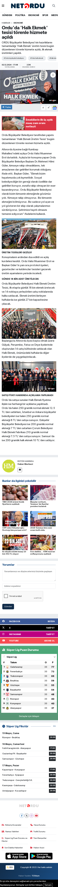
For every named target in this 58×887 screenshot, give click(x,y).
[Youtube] (36, 815)
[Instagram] (31, 815)
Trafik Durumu (39, 832)
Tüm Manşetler (40, 838)
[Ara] (53, 6)
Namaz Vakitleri (12, 832)
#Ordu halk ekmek (36, 58)
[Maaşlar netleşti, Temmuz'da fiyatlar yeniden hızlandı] (43, 492)
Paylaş (8, 107)
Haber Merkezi (25, 464)
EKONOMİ (33, 15)
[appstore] (17, 857)
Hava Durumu (39, 825)
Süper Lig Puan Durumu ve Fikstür (15, 839)
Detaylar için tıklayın (29, 716)
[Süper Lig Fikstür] (54, 726)
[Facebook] (22, 815)
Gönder (8, 606)
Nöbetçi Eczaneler (13, 825)
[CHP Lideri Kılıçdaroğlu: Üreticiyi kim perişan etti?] (15, 518)
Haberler (6, 23)
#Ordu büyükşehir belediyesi (14, 58)
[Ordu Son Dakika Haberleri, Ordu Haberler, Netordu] (28, 6)
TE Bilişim (36, 876)
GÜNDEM (7, 15)
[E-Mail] (20, 470)
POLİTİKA (20, 15)
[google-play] (41, 857)
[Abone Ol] (54, 108)
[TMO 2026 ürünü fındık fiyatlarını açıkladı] (15, 492)
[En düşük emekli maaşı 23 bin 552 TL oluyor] (15, 542)
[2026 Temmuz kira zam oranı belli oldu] (43, 518)
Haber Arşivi (39, 848)
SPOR (45, 15)
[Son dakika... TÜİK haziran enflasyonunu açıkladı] (43, 542)
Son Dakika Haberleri (14, 848)
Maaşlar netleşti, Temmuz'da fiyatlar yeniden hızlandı (39, 504)
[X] (26, 815)
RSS (11, 867)
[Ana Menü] (3, 6)
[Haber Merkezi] (8, 466)
